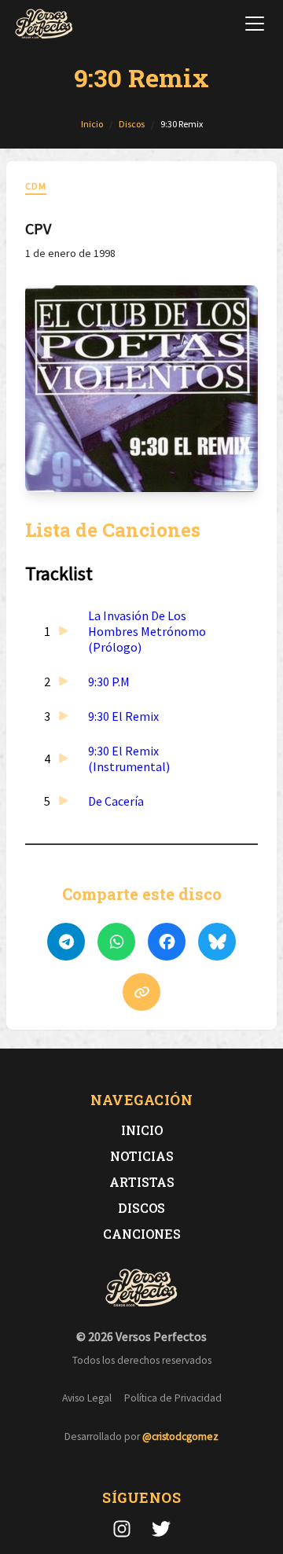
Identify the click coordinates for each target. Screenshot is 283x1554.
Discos (141, 1207)
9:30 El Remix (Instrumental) (129, 758)
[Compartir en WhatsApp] (116, 942)
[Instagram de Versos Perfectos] (122, 1528)
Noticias (142, 1156)
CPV (38, 228)
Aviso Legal (87, 1398)
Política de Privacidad (173, 1398)
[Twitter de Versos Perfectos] (161, 1528)
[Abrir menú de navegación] (254, 23)
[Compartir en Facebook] (167, 942)
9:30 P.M (109, 681)
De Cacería (116, 801)
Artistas (142, 1182)
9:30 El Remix (123, 716)
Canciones (142, 1233)
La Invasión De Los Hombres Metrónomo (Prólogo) (147, 631)
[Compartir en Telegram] (66, 942)
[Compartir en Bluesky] (217, 942)
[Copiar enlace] (141, 992)
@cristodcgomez (180, 1436)
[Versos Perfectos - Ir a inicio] (44, 23)
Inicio (142, 1130)
